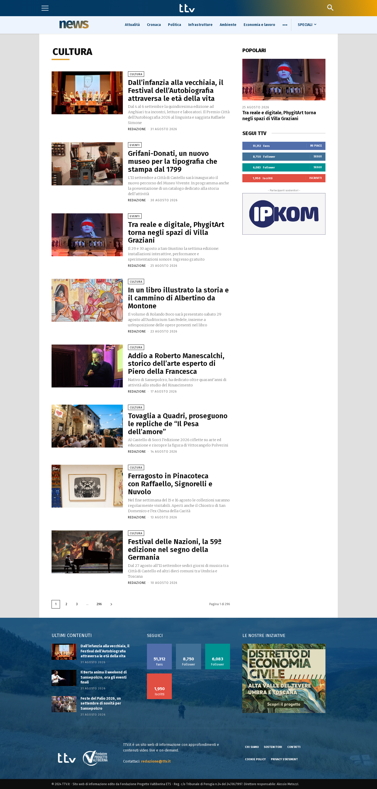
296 (99, 604)
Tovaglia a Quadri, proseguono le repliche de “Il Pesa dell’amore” (177, 424)
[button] (330, 7)
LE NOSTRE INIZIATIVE (263, 635)
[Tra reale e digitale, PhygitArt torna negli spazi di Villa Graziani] (87, 234)
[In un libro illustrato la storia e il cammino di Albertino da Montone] (87, 300)
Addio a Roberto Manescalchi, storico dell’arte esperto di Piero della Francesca (176, 363)
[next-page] (111, 604)
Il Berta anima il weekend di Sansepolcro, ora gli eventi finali (104, 677)
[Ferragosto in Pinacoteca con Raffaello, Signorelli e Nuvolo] (87, 486)
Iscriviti (315, 178)
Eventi (135, 145)
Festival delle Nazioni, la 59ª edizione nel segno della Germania (174, 549)
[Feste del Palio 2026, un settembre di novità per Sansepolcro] (64, 704)
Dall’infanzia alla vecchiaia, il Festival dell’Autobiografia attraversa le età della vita (175, 90)
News (73, 24)
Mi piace (316, 145)
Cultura (136, 74)
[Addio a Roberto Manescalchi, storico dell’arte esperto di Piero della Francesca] (87, 366)
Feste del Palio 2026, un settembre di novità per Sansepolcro (101, 703)
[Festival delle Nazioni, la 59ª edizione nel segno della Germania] (87, 551)
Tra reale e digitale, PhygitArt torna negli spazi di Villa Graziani (176, 232)
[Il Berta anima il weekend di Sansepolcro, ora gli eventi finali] (64, 678)
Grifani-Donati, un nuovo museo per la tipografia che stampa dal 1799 (172, 161)
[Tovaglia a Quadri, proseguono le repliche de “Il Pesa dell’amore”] (87, 426)
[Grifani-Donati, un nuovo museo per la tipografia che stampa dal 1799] (87, 163)
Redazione (137, 129)
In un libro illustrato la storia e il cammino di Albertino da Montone (178, 298)
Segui (318, 156)
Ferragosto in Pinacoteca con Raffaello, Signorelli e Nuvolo (170, 484)
